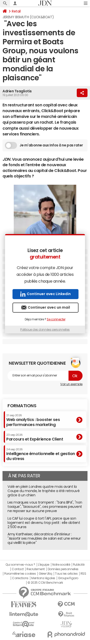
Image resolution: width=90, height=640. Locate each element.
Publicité (78, 564)
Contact (18, 569)
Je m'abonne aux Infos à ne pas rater (51, 145)
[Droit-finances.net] (66, 614)
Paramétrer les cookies (20, 573)
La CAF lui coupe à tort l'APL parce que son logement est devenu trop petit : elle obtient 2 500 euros (44, 523)
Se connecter (56, 319)
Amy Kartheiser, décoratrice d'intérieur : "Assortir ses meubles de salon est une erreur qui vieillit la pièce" (44, 538)
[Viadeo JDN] (66, 624)
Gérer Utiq (45, 573)
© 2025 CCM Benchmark (45, 582)
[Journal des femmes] (23, 604)
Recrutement (35, 569)
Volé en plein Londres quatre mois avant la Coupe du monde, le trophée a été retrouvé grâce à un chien (44, 491)
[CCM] (66, 604)
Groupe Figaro (68, 578)
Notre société (61, 564)
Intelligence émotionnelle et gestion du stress (40, 454)
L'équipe (43, 564)
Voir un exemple (71, 384)
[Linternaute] (23, 614)
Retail (16, 11)
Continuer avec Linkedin (49, 294)
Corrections (20, 578)
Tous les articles (66, 573)
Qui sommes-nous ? (20, 564)
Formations (22, 405)
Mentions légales (43, 578)
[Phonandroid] (66, 634)
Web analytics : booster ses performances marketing (33, 420)
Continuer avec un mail (49, 307)
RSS (83, 573)
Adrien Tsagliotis (17, 91)
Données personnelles (63, 569)
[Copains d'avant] (23, 624)
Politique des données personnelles (45, 329)
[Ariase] (23, 634)
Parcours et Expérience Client (34, 437)
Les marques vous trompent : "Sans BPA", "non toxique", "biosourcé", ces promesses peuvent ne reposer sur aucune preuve (45, 507)
